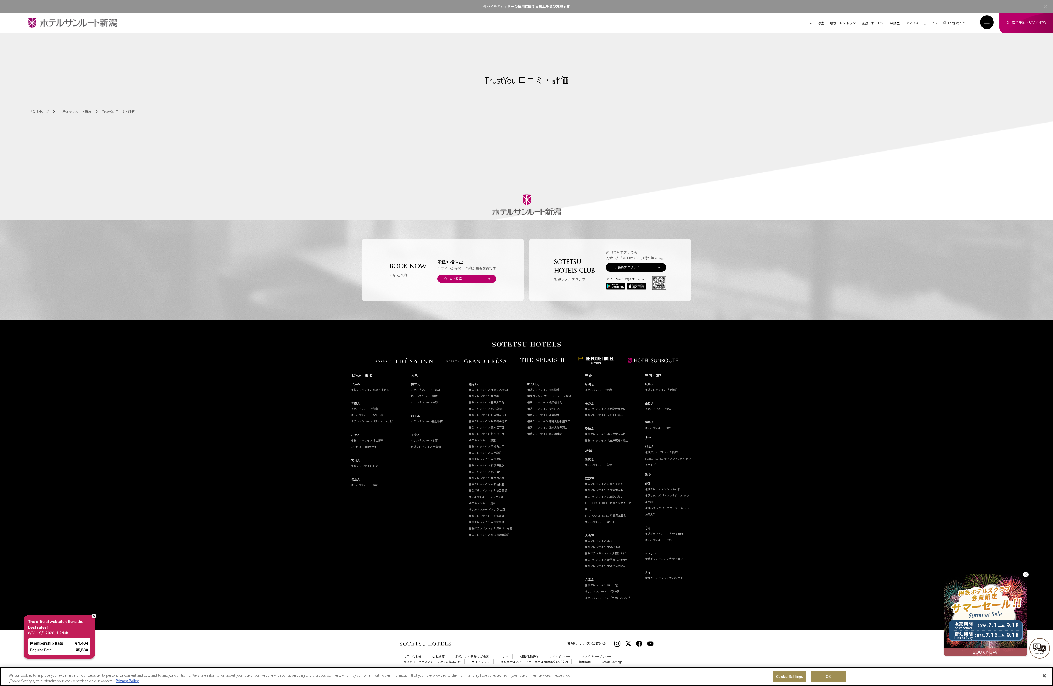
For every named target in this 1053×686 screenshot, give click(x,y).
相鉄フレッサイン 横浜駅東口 (544, 390)
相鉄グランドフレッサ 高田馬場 (488, 490)
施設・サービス (873, 23)
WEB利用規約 (529, 656)
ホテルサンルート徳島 (658, 428)
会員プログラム (629, 267)
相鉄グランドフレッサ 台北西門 (664, 533)
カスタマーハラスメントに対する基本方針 (432, 661)
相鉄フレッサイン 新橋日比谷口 (488, 465)
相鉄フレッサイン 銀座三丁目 (486, 427)
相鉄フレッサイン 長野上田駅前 (604, 415)
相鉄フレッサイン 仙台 (364, 466)
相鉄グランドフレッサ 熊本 (661, 452)
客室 (821, 23)
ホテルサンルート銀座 (482, 440)
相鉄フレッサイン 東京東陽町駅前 (489, 535)
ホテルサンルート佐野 (424, 402)
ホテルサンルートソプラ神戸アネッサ (607, 598)
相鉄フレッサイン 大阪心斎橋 (602, 547)
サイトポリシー (559, 656)
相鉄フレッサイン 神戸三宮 (601, 585)
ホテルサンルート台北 (658, 540)
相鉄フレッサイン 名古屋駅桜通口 (605, 434)
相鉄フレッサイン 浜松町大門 (486, 446)
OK (828, 676)
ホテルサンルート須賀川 (365, 485)
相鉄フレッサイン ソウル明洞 (662, 489)
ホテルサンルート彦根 (598, 465)
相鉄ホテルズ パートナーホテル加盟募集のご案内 (534, 661)
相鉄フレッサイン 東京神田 (485, 396)
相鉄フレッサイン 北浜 (598, 541)
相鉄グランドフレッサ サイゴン (664, 559)
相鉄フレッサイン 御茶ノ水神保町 (489, 390)
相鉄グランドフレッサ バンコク (664, 578)
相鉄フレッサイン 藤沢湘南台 (544, 434)
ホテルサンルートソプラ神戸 (602, 591)
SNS (933, 23)
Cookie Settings (789, 676)
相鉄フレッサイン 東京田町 (485, 471)
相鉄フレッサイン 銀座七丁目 (486, 434)
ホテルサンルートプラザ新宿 (486, 497)
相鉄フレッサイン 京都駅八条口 (604, 496)
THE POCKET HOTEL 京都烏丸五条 (605, 515)
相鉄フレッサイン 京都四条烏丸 (604, 484)
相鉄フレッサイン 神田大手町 (486, 402)
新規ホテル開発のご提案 (472, 656)
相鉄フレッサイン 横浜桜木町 (544, 402)
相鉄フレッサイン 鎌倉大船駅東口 (547, 427)
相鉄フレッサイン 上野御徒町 (486, 516)
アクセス (912, 23)
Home (807, 23)
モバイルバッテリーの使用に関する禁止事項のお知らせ (526, 6)
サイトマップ (481, 661)
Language (954, 22)
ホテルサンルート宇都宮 (425, 390)
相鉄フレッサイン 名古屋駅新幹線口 (606, 440)
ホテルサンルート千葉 (424, 440)
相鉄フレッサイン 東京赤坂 (485, 459)
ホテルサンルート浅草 (482, 503)
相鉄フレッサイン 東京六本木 (486, 478)
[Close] (1044, 676)
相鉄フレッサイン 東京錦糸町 (486, 522)
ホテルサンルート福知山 (599, 522)
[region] (526, 676)
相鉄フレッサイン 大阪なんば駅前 (605, 566)
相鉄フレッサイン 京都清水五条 (604, 490)
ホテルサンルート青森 (364, 408)
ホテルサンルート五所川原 (367, 415)
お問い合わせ (412, 656)
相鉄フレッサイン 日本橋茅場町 (488, 421)
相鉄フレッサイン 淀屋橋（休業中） (606, 559)
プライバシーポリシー (596, 656)
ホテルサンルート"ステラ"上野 (487, 509)
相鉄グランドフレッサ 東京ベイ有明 (490, 528)
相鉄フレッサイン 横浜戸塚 (543, 408)
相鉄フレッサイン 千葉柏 (426, 447)
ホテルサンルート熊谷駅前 (427, 421)
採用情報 (585, 661)
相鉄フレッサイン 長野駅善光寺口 (605, 408)
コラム (504, 656)
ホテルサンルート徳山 (658, 408)
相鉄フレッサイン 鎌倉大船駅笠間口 (548, 421)
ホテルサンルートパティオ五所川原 (372, 421)
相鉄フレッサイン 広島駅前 (661, 390)
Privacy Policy (127, 680)
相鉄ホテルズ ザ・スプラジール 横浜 (549, 396)
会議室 (895, 23)
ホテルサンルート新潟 (598, 390)
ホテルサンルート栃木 (424, 396)
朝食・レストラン (843, 23)
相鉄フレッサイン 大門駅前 (485, 453)
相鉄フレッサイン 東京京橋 (485, 408)
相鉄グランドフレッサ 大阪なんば (605, 553)
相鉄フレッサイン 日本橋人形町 (488, 415)
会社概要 (438, 656)
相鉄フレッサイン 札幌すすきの (370, 390)
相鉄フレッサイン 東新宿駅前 (486, 484)
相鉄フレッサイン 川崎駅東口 (544, 415)
